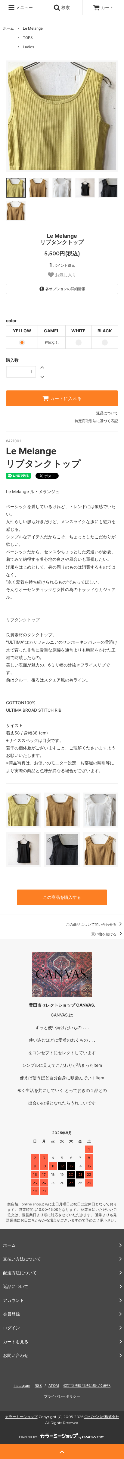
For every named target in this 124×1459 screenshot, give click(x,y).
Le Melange (33, 28)
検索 (65, 7)
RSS (38, 1385)
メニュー (24, 7)
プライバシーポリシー (62, 1396)
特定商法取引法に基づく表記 (87, 1385)
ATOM (53, 1385)
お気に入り (65, 274)
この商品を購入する (62, 897)
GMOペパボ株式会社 (101, 1416)
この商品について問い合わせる (91, 924)
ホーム (8, 28)
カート (107, 7)
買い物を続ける (104, 934)
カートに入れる (65, 398)
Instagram (22, 1385)
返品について (107, 413)
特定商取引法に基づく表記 (96, 421)
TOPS (28, 37)
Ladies (28, 47)
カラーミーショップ (21, 1416)
